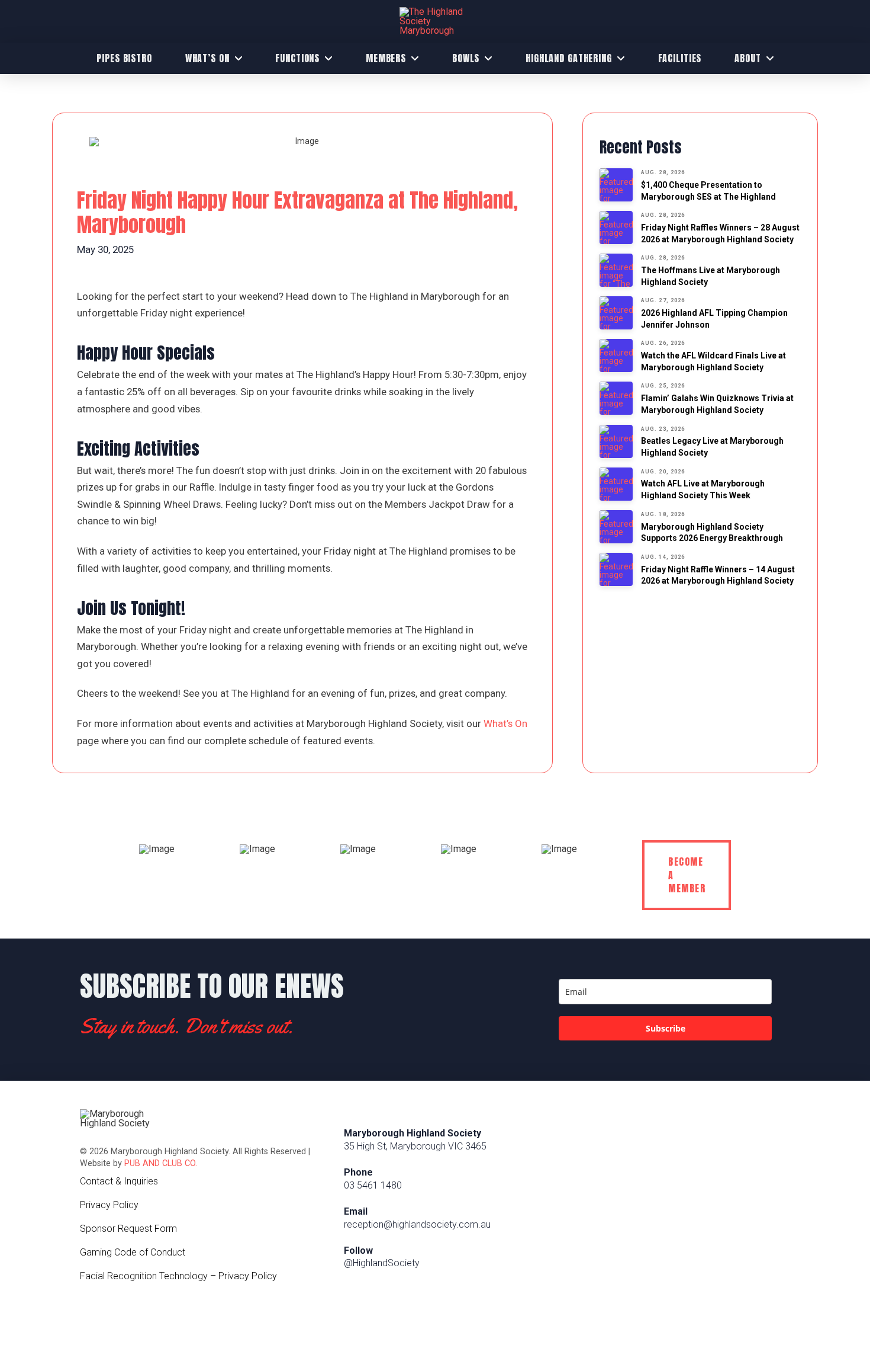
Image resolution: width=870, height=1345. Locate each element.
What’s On (505, 723)
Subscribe (665, 1028)
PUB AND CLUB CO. (160, 1163)
